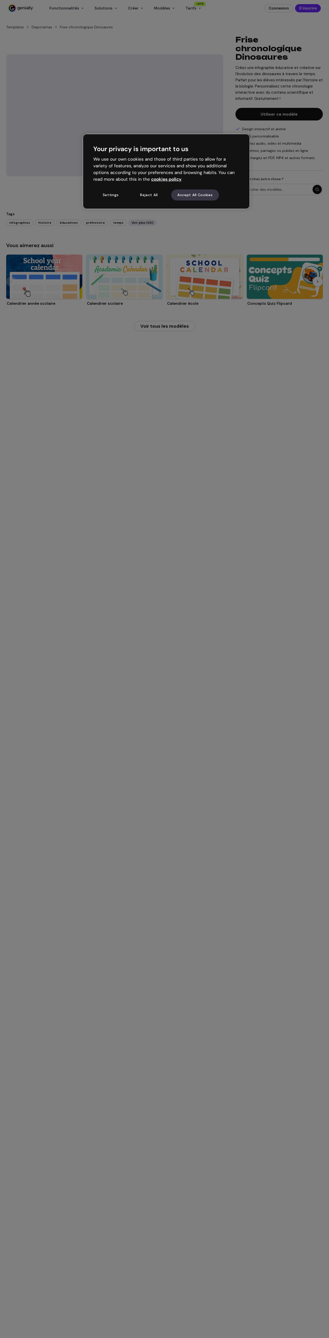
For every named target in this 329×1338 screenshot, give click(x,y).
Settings (111, 194)
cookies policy (166, 179)
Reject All (149, 194)
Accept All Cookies (195, 194)
